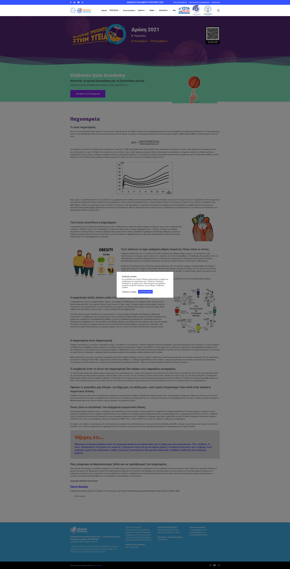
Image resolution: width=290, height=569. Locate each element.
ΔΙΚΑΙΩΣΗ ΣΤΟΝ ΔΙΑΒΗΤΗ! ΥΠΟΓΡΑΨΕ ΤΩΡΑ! (145, 2)
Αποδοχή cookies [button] (145, 292)
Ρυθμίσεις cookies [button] (129, 292)
